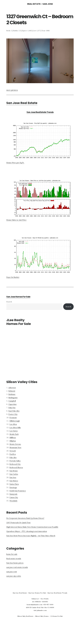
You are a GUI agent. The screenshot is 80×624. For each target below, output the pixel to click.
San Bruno (13, 471)
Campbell (12, 401)
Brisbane (11, 394)
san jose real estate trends (17, 567)
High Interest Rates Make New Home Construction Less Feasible (32, 527)
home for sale (11, 554)
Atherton (12, 388)
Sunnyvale (13, 494)
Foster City (12, 414)
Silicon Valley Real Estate (25, 616)
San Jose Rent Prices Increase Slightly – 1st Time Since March (30, 536)
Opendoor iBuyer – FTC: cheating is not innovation (26, 531)
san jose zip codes (13, 576)
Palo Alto (13, 457)
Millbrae (12, 437)
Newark (12, 451)
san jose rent (11, 572)
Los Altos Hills (15, 427)
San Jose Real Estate (21, 103)
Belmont (11, 391)
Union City (13, 497)
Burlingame (13, 398)
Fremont (13, 417)
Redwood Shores (16, 467)
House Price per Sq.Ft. (15, 163)
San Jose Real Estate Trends (40, 112)
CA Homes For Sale (56, 616)
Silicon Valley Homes (42, 616)
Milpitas (12, 441)
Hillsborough (14, 421)
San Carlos (13, 474)
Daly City (11, 408)
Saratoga (13, 487)
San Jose (12, 477)
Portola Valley (15, 461)
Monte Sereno (15, 444)
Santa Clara (14, 484)
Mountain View (15, 447)
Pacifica (12, 454)
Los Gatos (13, 431)
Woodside (13, 501)
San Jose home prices (14, 563)
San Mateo (13, 481)
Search (9, 302)
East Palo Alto (13, 411)
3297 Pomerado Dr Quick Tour (18, 522)
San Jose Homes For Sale (18, 296)
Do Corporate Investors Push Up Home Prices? (25, 518)
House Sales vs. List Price (16, 220)
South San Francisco (17, 491)
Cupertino (12, 404)
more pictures (12, 90)
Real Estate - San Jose (40, 3)
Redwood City (15, 464)
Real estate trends (13, 558)
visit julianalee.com (40, 610)
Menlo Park (14, 434)
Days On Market (12, 277)
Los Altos (13, 424)
